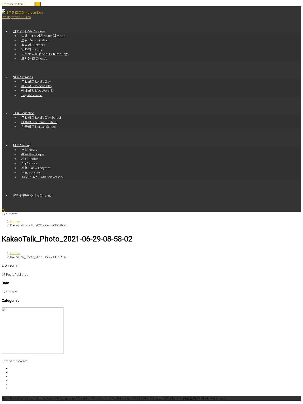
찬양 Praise (29, 163)
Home (14, 221)
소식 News (29, 149)
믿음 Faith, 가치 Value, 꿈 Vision (43, 35)
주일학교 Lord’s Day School (41, 117)
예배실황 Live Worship (37, 90)
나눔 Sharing (21, 145)
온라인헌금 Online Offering (32, 195)
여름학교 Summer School (39, 122)
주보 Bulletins (30, 172)
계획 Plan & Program (35, 168)
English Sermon (31, 95)
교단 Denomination (34, 40)
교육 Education (23, 113)
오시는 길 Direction (35, 58)
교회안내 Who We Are (29, 31)
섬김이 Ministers (33, 45)
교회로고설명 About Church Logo (45, 54)
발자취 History (31, 49)
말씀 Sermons (23, 77)
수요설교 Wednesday (36, 86)
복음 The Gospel (33, 154)
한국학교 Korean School (38, 126)
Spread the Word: (14, 361)
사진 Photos (30, 158)
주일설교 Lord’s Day (36, 81)
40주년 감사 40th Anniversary (42, 177)
